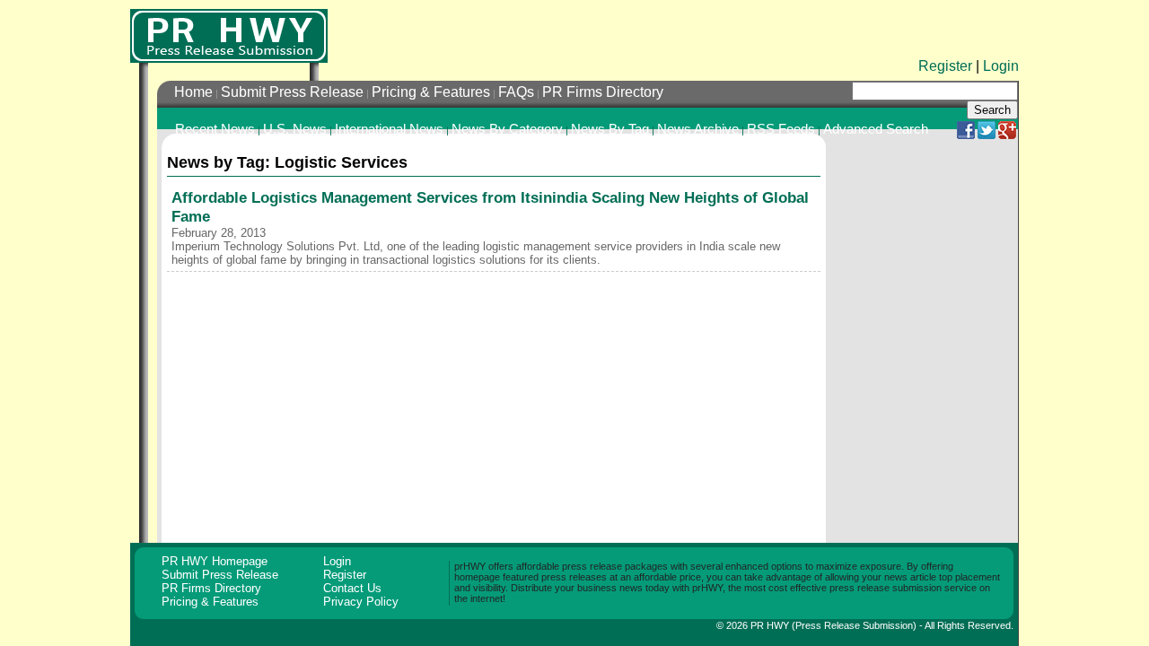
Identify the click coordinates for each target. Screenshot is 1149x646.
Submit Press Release (292, 92)
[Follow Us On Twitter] (987, 134)
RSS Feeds (781, 129)
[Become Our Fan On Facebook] (966, 134)
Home (193, 92)
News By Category (507, 129)
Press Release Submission (854, 625)
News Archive (698, 129)
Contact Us (352, 588)
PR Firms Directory (602, 92)
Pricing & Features (431, 92)
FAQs (516, 92)
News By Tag (610, 129)
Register (945, 66)
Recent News (215, 129)
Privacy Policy (361, 601)
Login (1001, 66)
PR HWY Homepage (215, 561)
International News (389, 129)
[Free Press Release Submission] (229, 36)
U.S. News (295, 129)
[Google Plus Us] (1007, 134)
